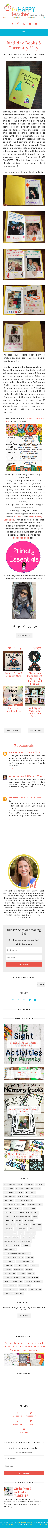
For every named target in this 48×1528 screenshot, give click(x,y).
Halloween (28, 1221)
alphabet (20, 1188)
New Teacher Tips (11, 1245)
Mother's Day (10, 1241)
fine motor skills (22, 1217)
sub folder (33, 1277)
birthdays (28, 54)
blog (31, 516)
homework (36, 1225)
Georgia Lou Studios (37, 1524)
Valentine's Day (10, 1289)
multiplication (24, 1241)
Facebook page (21, 538)
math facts (30, 1233)
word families (35, 1289)
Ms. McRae (14, 776)
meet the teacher (11, 1237)
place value (9, 1261)
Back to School (13, 54)
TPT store (19, 516)
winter (23, 1289)
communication (35, 1204)
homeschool (23, 1225)
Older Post (35, 730)
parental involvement (13, 1257)
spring (31, 1273)
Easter (27, 1208)
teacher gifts (10, 1285)
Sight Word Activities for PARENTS (24, 1044)
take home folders (33, 1281)
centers (39, 1196)
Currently (39, 54)
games (18, 1221)
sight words (9, 1273)
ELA (33, 1208)
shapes (29, 1269)
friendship (8, 1221)
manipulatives (10, 1233)
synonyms (17, 1281)
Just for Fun (17, 57)
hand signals (10, 1225)
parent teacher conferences (17, 1253)
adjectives (8, 1188)
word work (9, 1293)
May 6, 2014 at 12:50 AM (31, 776)
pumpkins (8, 1265)
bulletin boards (25, 1196)
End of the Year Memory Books (24, 1110)
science (34, 1265)
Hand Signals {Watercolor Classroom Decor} (34, 712)
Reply (11, 769)
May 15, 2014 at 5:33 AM (30, 797)
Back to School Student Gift (13, 674)
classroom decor (24, 1200)
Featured (8, 1217)
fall (36, 1213)
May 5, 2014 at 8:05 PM (29, 752)
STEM (23, 1277)
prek (19, 1261)
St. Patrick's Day (11, 1277)
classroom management (14, 1204)
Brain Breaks (10, 1196)
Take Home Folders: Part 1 (24, 1074)
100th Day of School (13, 1184)
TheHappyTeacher (24, 1522)
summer (7, 1281)
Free (35, 1217)
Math (21, 1233)
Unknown (13, 752)
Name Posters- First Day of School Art (24, 1155)
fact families (26, 1213)
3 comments (31, 57)
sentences (18, 1269)
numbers (26, 1245)
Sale (26, 1265)
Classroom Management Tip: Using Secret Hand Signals (34, 678)
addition (40, 1184)
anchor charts (33, 1188)
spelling (21, 1273)
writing (19, 1293)
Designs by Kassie (9, 1524)
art (5, 1192)
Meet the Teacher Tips (13, 709)
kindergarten (35, 1229)
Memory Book (28, 1237)
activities (29, 1184)
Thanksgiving (24, 1285)
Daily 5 (18, 1208)
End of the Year (11, 1213)
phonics (29, 1257)
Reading (18, 1265)
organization (10, 1249)
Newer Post (12, 730)
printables (28, 1261)
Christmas (8, 1200)
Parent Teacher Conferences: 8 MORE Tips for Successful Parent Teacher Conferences (24, 1346)
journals (8, 1229)
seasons (7, 1269)
